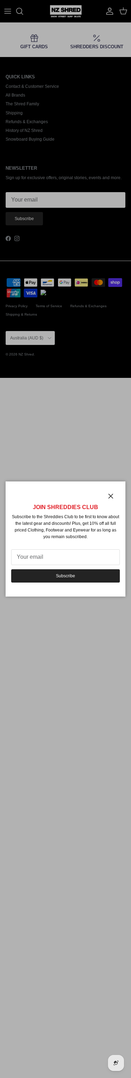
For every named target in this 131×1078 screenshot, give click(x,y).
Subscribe (65, 575)
